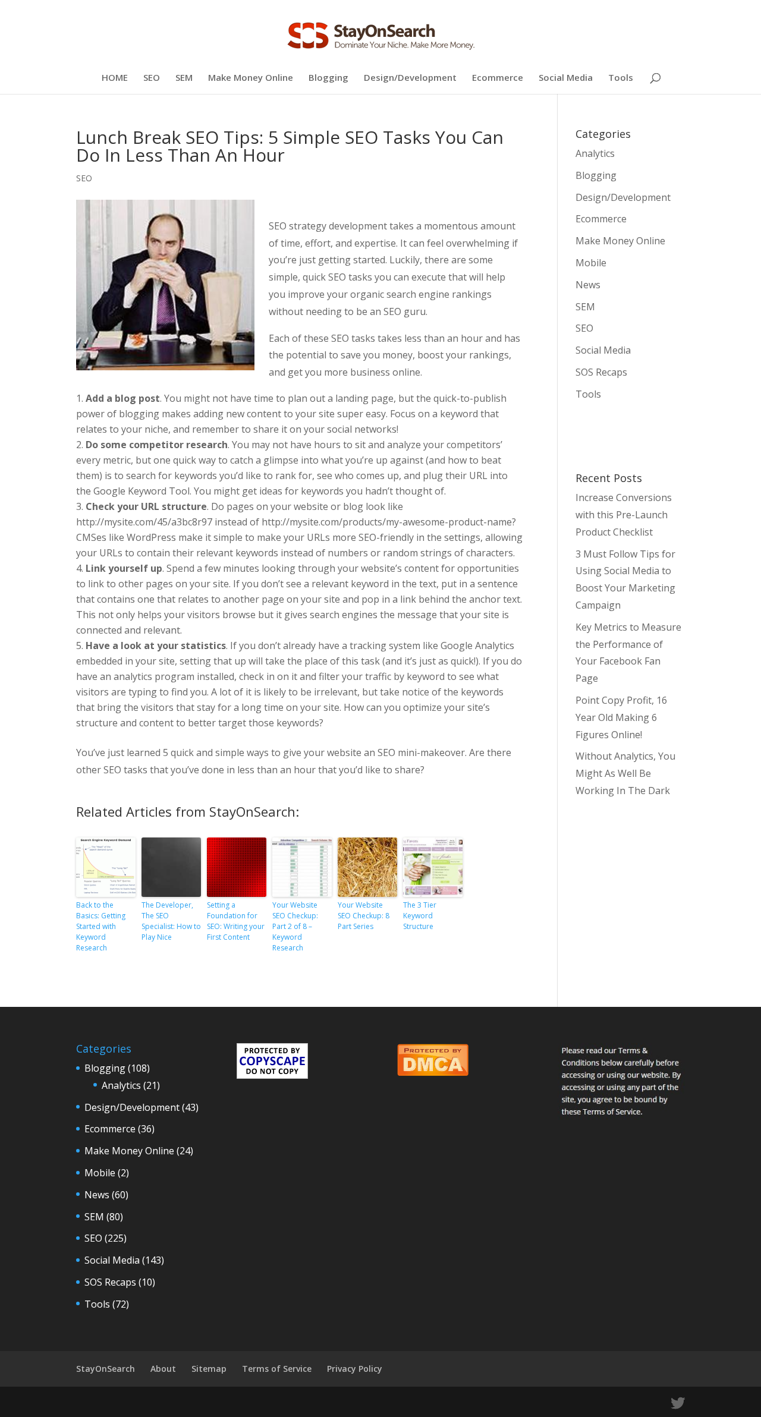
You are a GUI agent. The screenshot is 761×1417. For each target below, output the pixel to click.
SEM (184, 78)
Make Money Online (250, 78)
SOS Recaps (601, 372)
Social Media (566, 78)
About (163, 1368)
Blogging (328, 78)
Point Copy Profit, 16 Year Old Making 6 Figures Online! (621, 717)
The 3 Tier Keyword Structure (419, 915)
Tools (620, 78)
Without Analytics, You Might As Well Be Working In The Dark (625, 773)
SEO (151, 78)
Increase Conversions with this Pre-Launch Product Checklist (624, 515)
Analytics (595, 153)
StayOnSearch (105, 1368)
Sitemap (209, 1368)
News (588, 284)
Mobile (591, 262)
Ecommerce (497, 78)
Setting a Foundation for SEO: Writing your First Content (236, 921)
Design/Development (410, 78)
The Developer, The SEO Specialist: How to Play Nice (171, 921)
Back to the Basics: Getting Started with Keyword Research (100, 926)
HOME (115, 78)
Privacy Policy (354, 1368)
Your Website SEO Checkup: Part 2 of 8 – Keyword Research (295, 926)
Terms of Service (277, 1368)
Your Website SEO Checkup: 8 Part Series (363, 915)
